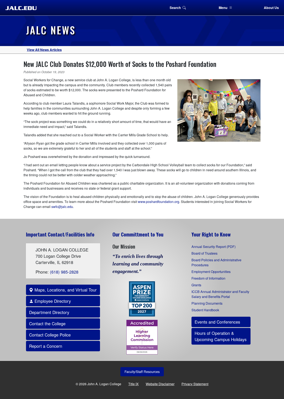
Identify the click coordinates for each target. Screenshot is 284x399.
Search (175, 7)
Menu (223, 7)
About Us (271, 7)
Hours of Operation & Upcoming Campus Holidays (221, 336)
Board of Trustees (204, 253)
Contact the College (47, 323)
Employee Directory (52, 301)
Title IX (133, 383)
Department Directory (49, 312)
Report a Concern (45, 346)
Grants (196, 285)
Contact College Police (50, 335)
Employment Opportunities (211, 271)
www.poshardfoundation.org (158, 201)
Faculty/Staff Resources (142, 371)
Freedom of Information (208, 278)
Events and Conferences (217, 322)
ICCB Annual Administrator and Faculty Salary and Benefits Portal (220, 294)
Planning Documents (206, 303)
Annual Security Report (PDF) (213, 246)
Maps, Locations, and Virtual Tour (65, 290)
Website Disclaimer (160, 383)
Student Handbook (205, 310)
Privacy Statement (195, 383)
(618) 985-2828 (64, 272)
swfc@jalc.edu (62, 206)
